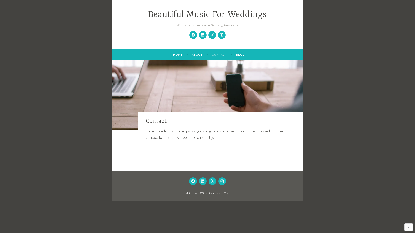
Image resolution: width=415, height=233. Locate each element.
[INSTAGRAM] (222, 181)
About (197, 54)
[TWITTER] (212, 181)
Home (177, 54)
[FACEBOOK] (193, 181)
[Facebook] (193, 35)
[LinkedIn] (203, 35)
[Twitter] (212, 35)
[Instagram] (222, 35)
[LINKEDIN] (203, 181)
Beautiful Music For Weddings (207, 15)
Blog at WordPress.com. (207, 193)
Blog (240, 54)
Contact (219, 54)
